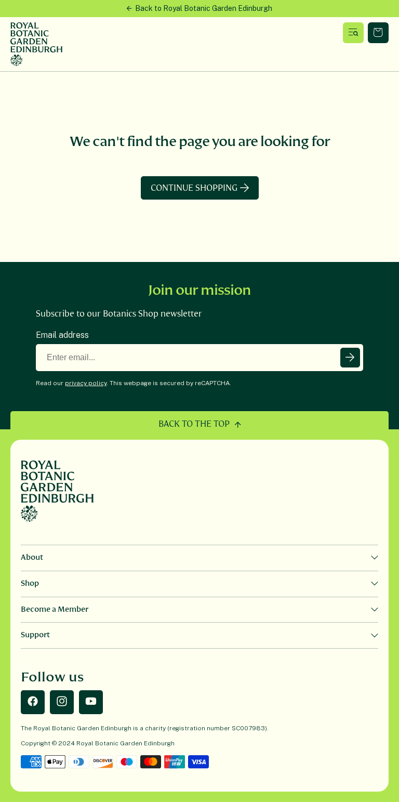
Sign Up (350, 357)
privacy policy (86, 383)
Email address (62, 335)
